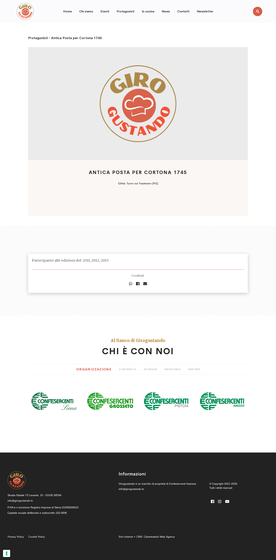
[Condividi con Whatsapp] (130, 284)
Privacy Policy (16, 536)
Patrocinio (173, 369)
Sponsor (150, 369)
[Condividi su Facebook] (138, 284)
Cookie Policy (36, 536)
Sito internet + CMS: (147, 536)
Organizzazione (94, 369)
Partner (194, 369)
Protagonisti (38, 38)
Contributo (127, 369)
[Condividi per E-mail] (145, 284)
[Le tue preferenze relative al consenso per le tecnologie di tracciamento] (6, 553)
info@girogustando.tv (20, 500)
